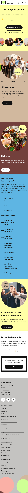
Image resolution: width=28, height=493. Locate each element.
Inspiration (4, 424)
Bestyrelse (4, 411)
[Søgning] (22, 3)
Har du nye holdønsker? (7, 473)
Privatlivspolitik (5, 471)
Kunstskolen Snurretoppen (8, 416)
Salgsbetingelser (5, 447)
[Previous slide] (2, 82)
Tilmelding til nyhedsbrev (8, 468)
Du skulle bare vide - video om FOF (10, 434)
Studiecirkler (4, 453)
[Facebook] (3, 400)
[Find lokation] (19, 3)
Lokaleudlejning (5, 450)
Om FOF (3, 408)
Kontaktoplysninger (6, 442)
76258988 (6, 390)
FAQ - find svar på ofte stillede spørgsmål (12, 432)
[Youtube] (13, 400)
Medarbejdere (5, 414)
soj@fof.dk (7, 392)
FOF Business (5, 455)
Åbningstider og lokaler (7, 444)
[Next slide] (25, 82)
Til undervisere (5, 419)
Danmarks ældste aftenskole (9, 422)
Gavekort (3, 465)
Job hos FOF (4, 463)
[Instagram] (8, 400)
